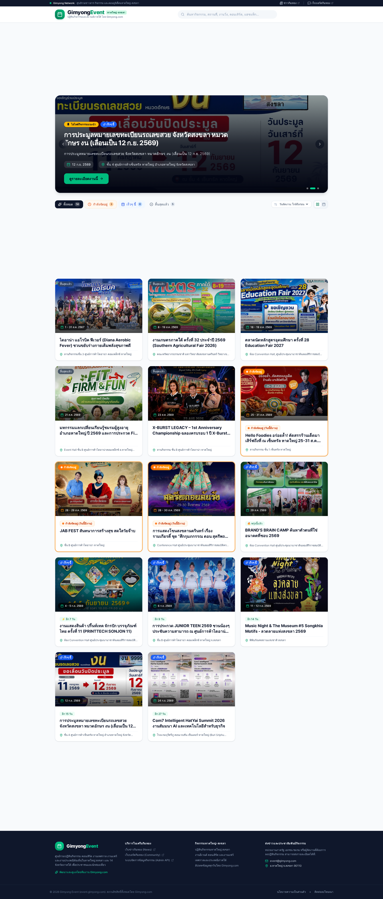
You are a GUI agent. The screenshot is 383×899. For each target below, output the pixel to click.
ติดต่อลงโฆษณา (324, 891)
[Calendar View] (324, 204)
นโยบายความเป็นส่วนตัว (291, 891)
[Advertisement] (191, 62)
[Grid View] (318, 204)
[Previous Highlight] (63, 144)
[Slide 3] (318, 188)
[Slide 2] (312, 188)
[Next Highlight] (319, 144)
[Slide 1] (307, 188)
